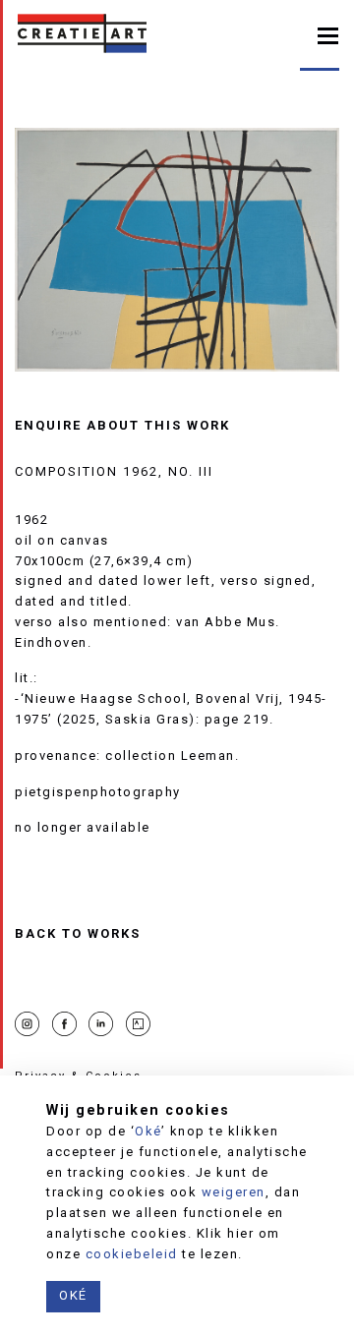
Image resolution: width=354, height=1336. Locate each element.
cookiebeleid (132, 1254)
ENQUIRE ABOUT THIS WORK (122, 426)
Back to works (78, 934)
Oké (148, 1131)
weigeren (234, 1192)
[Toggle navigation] (328, 34)
